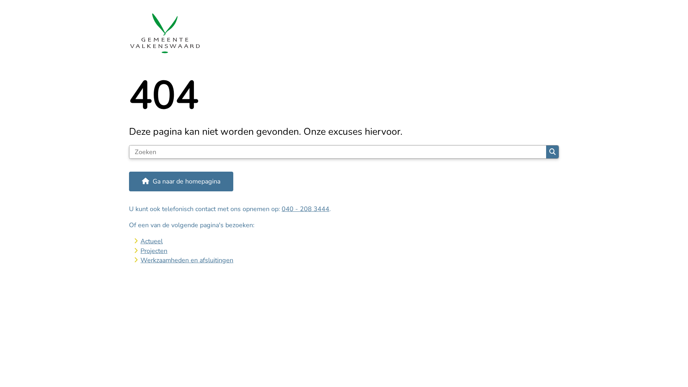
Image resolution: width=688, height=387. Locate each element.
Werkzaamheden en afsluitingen (186, 260)
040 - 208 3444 (305, 209)
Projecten (153, 251)
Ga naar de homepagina (186, 181)
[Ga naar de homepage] (341, 33)
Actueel (151, 241)
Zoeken (552, 151)
